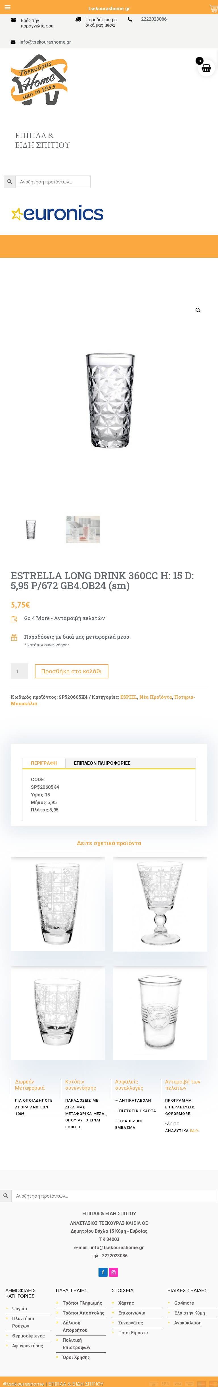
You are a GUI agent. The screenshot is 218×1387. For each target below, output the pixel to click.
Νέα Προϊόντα (155, 697)
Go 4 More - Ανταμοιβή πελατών (64, 618)
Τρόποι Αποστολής (83, 1313)
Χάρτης (126, 1303)
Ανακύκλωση (188, 1323)
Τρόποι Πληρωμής (82, 1303)
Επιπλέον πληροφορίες (102, 763)
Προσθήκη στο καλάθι (71, 671)
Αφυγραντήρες (27, 1345)
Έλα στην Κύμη (189, 1313)
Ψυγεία (19, 1308)
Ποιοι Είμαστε (133, 1332)
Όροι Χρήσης (76, 1357)
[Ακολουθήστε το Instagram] (113, 1272)
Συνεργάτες (130, 1323)
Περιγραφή (44, 763)
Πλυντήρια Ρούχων (23, 1322)
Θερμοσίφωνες (28, 1336)
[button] (198, 310)
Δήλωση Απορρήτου (75, 1326)
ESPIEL (128, 697)
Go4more (184, 1303)
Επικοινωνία (131, 1313)
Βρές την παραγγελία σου (37, 23)
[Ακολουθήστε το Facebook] (103, 1272)
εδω (193, 1131)
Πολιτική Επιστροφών (77, 1343)
